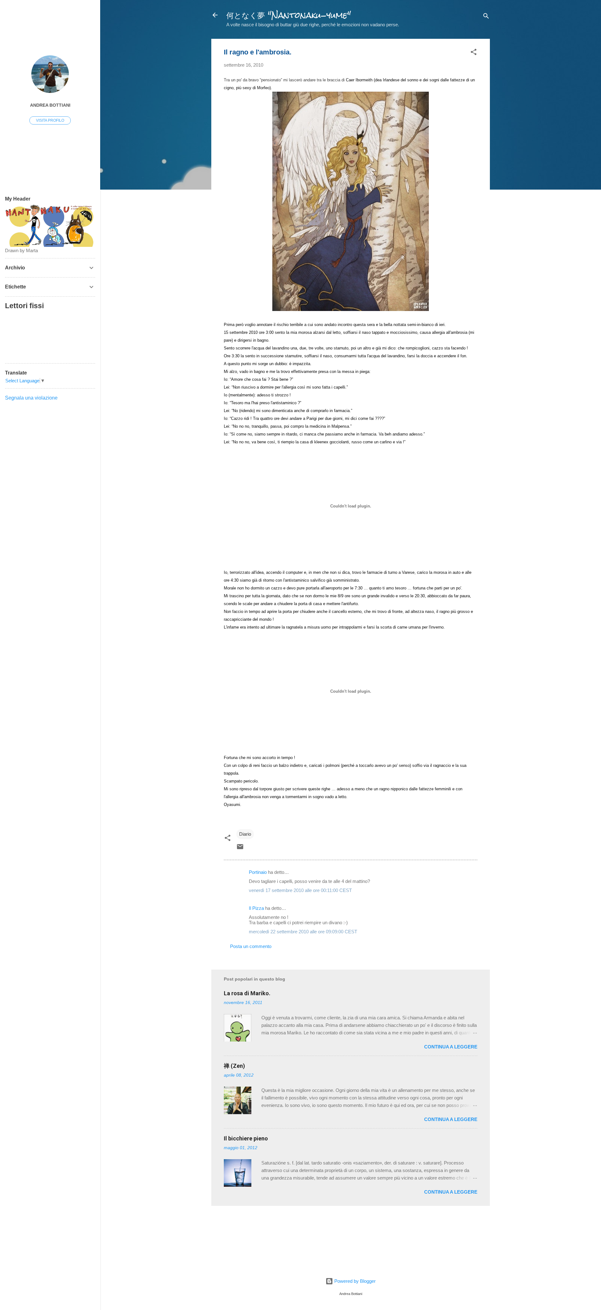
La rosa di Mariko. (247, 993)
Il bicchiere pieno (246, 1138)
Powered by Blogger (354, 1281)
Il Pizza (256, 908)
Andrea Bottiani (50, 105)
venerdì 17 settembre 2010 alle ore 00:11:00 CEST (300, 890)
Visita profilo (50, 120)
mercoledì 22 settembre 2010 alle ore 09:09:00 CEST (303, 931)
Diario (245, 834)
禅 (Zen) (234, 1066)
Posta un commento (250, 946)
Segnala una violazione (31, 397)
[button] (473, 53)
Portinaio (258, 872)
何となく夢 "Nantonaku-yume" (288, 15)
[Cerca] (486, 17)
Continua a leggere (450, 1046)
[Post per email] (240, 848)
